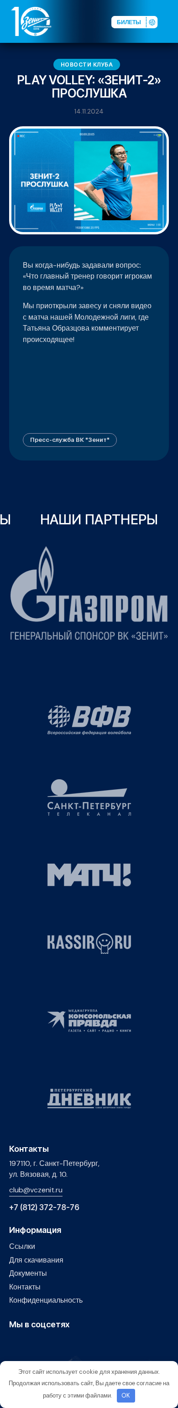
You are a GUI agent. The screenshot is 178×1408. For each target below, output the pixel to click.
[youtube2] (28, 1344)
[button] (170, 21)
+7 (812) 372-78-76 (44, 1207)
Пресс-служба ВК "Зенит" (70, 439)
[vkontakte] (14, 1344)
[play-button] (43, 1344)
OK (125, 1395)
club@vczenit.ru (36, 1190)
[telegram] (57, 1344)
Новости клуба (87, 64)
